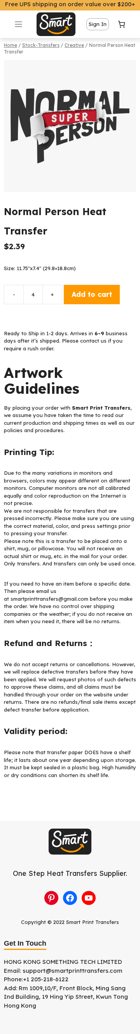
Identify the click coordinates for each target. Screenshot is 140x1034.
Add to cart (92, 294)
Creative (74, 45)
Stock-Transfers (41, 45)
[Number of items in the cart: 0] (121, 24)
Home (10, 45)
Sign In (98, 24)
